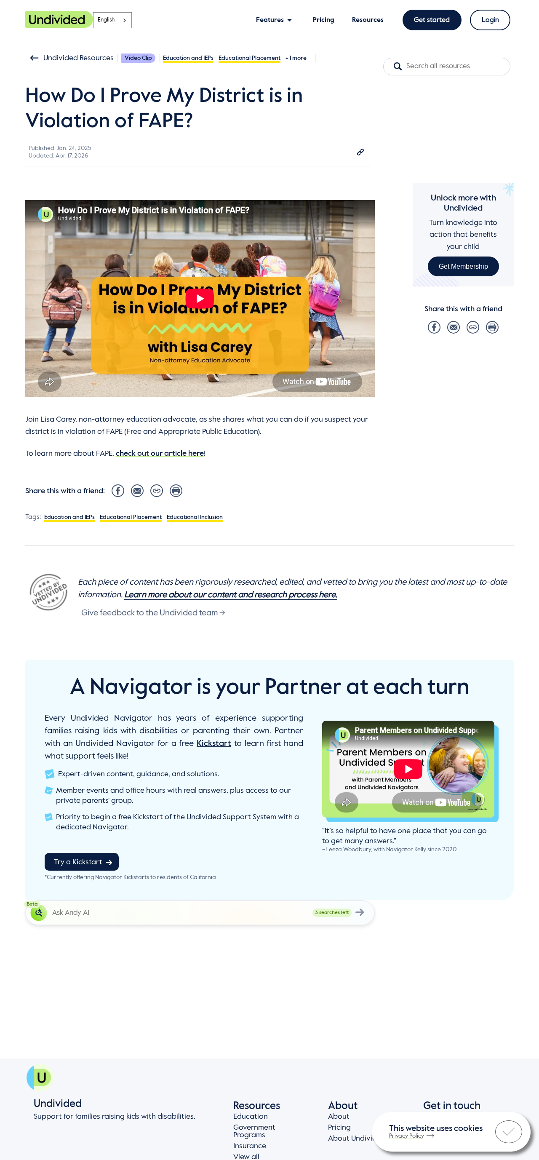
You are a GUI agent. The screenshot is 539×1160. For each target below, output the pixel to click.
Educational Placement (249, 58)
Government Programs (254, 1131)
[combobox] (112, 20)
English (106, 20)
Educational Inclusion (195, 517)
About (339, 1116)
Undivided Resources (78, 58)
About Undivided (357, 1138)
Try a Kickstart (78, 862)
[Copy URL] (360, 152)
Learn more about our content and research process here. (230, 595)
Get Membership (463, 266)
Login (490, 20)
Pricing (339, 1127)
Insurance (249, 1146)
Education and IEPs (188, 58)
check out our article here (160, 453)
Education (250, 1116)
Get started (432, 20)
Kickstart (214, 744)
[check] (508, 1131)
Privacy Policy (406, 1136)
